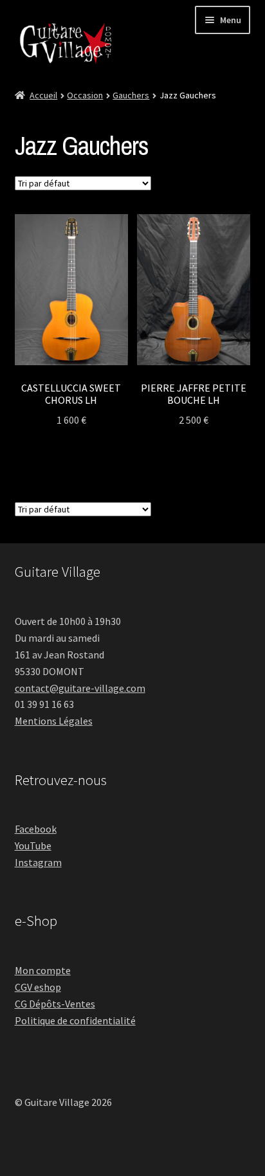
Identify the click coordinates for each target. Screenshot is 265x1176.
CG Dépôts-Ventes (55, 1003)
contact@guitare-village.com (80, 688)
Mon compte (43, 970)
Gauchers (131, 95)
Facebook (36, 828)
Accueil (43, 95)
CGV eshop (38, 987)
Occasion (85, 95)
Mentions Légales (54, 720)
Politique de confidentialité (75, 1020)
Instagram (38, 862)
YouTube (33, 845)
